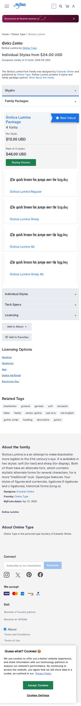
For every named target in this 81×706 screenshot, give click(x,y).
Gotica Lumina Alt (22, 246)
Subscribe (53, 565)
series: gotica (33, 413)
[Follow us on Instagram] (8, 575)
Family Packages (16, 101)
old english (67, 413)
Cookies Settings (38, 695)
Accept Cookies (38, 685)
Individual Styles (16, 294)
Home (5, 34)
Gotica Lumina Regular (25, 191)
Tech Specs (13, 304)
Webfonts (8, 363)
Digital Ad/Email (11, 375)
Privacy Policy (43, 673)
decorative (43, 419)
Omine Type (18, 34)
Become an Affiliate (15, 619)
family (17, 413)
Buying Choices (21, 162)
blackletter (10, 406)
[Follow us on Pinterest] (30, 575)
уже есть (51, 413)
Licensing (11, 315)
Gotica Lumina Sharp (24, 219)
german (39, 406)
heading (27, 419)
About (12, 629)
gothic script (11, 419)
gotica (57, 419)
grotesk (25, 406)
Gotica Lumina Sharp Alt (27, 274)
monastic (62, 406)
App (4, 369)
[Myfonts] (20, 8)
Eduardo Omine (65, 71)
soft (50, 406)
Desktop (7, 357)
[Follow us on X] (19, 575)
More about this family (41, 77)
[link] (67, 6)
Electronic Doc (10, 381)
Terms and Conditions (17, 634)
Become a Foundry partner (20, 612)
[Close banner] (73, 19)
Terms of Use (12, 640)
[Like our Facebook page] (42, 575)
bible (7, 413)
